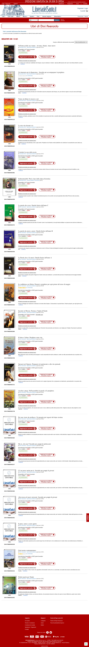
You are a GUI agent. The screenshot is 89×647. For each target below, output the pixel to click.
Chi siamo (27, 620)
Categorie (43, 620)
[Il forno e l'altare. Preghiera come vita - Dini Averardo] (9, 345)
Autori (42, 623)
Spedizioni (61, 3)
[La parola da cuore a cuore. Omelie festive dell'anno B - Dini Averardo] (9, 239)
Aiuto (77, 3)
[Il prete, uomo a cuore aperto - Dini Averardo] (9, 532)
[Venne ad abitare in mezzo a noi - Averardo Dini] (9, 107)
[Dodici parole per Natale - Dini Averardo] (9, 585)
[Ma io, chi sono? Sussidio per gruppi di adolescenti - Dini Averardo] (9, 452)
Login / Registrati (6, 3)
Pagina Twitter (51, 632)
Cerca (56, 20)
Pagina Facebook (47, 632)
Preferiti (16, 3)
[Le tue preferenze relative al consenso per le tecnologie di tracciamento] (86, 644)
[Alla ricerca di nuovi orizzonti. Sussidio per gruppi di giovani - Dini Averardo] (9, 505)
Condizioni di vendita (30, 625)
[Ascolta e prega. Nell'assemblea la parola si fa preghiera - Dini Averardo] (9, 399)
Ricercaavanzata (63, 20)
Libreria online (44, 646)
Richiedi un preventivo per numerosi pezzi (27, 60)
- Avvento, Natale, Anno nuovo (36, 46)
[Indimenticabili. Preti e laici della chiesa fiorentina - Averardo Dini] (9, 187)
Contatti (85, 3)
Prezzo (20, 50)
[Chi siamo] (12, 10)
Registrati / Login (83, 8)
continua (22, 64)
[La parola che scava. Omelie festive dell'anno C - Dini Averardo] (9, 213)
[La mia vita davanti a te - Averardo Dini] (9, 133)
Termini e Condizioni (30, 623)
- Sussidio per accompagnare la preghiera (41, 72)
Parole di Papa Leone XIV (56, 618)
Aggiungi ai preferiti (47, 56)
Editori (42, 625)
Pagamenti (70, 3)
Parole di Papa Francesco (56, 620)
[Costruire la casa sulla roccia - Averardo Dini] (9, 160)
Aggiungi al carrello (27, 56)
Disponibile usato (39, 314)
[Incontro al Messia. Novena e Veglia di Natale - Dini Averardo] (9, 319)
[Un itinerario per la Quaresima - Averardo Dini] (9, 80)
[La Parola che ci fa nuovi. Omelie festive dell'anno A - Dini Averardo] (9, 265)
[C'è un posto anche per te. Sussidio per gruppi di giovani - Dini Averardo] (9, 478)
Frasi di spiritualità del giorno (57, 623)
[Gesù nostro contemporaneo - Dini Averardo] (9, 558)
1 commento (29, 75)
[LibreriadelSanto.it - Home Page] (44, 10)
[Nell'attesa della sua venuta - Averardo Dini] (9, 54)
